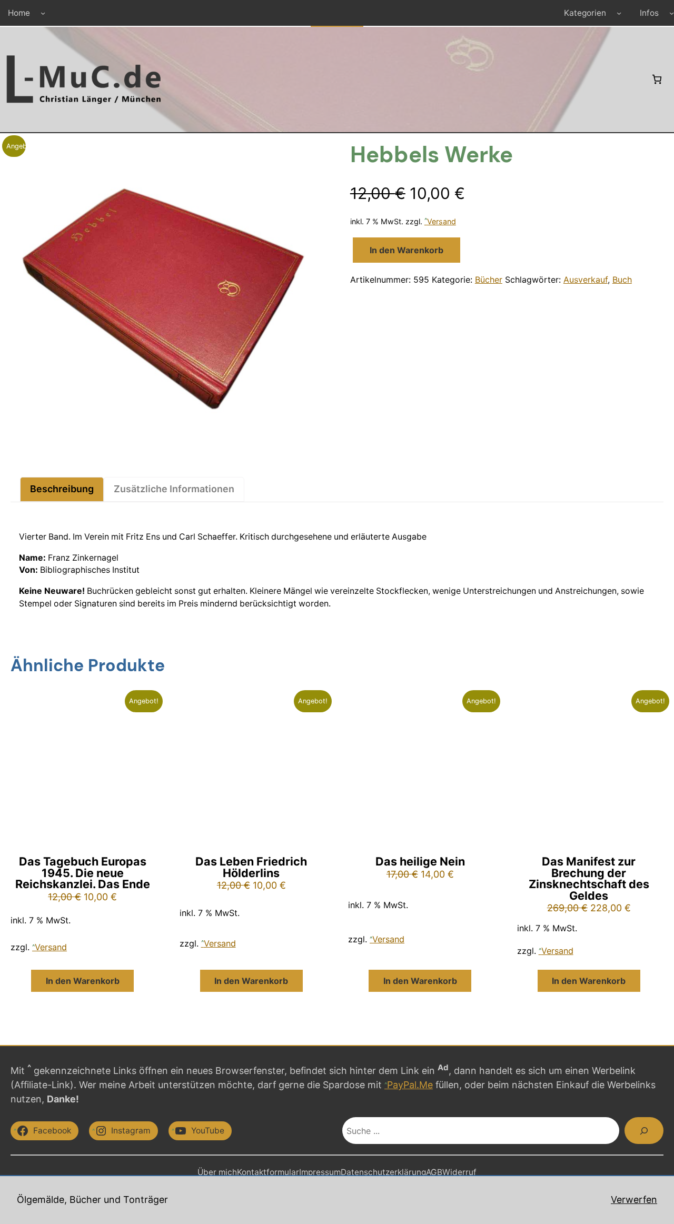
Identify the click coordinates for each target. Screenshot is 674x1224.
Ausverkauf (585, 279)
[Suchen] (644, 1130)
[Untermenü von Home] (43, 13)
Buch (622, 279)
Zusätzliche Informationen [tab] (174, 488)
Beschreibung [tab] (62, 488)
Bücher (488, 279)
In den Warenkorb (406, 250)
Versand (441, 221)
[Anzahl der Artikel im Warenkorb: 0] (657, 79)
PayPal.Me (410, 1084)
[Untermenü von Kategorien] (619, 13)
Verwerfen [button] (634, 1199)
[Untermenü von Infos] (671, 13)
